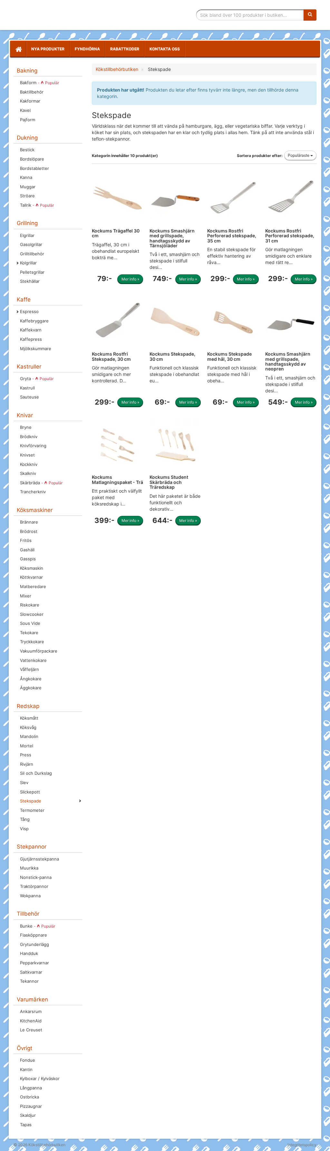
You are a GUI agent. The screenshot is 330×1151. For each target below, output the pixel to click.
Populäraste (299, 155)
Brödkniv (28, 436)
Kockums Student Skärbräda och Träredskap (169, 482)
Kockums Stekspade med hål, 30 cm (229, 356)
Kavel (25, 110)
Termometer (32, 810)
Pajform (27, 119)
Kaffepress (31, 339)
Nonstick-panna (36, 877)
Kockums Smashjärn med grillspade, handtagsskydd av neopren (287, 361)
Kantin (26, 1069)
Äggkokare (31, 687)
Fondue (27, 1060)
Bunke (37, 926)
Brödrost (28, 531)
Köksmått (29, 718)
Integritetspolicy (301, 1144)
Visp (24, 828)
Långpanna (31, 1087)
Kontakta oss (165, 48)
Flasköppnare (33, 935)
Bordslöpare (32, 159)
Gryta (36, 378)
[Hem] (18, 49)
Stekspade (30, 800)
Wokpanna (30, 895)
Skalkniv (28, 473)
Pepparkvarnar (34, 962)
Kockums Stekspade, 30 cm (172, 356)
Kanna (26, 177)
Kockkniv (28, 464)
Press (25, 754)
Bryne (26, 427)
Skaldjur (28, 1115)
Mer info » (130, 279)
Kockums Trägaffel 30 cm (116, 233)
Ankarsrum (31, 1011)
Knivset (27, 454)
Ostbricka (29, 1096)
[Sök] (310, 14)
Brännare (29, 522)
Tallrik (37, 205)
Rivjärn (26, 764)
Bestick (27, 149)
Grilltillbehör (32, 253)
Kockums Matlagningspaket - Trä (117, 479)
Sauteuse (29, 396)
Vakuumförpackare (38, 651)
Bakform (39, 82)
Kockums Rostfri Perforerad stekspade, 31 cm (289, 235)
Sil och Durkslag (36, 773)
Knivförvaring (33, 445)
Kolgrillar (28, 262)
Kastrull (27, 387)
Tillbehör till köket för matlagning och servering (59, 15)
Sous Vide (30, 623)
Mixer (25, 595)
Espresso (29, 311)
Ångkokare (31, 678)
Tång (25, 819)
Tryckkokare (32, 641)
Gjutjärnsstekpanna (39, 858)
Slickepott (30, 791)
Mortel (26, 745)
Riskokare (29, 604)
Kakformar (30, 100)
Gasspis (28, 558)
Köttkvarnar (31, 577)
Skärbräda (41, 482)
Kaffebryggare (34, 320)
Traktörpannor (34, 886)
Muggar (27, 186)
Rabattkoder (124, 48)
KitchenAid (31, 1020)
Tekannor (29, 981)
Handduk (29, 953)
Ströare (27, 195)
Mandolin (29, 736)
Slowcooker (32, 614)
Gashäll (27, 549)
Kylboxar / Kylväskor (40, 1078)
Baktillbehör (32, 91)
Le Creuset (31, 1029)
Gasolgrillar (31, 244)
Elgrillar (27, 235)
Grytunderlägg (34, 944)
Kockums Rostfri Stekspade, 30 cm (111, 356)
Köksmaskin (31, 568)
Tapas (26, 1124)
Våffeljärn (29, 669)
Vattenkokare (33, 660)
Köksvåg (28, 727)
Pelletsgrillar (32, 272)
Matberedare (33, 586)
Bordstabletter (34, 168)
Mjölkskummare (35, 348)
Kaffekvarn (31, 329)
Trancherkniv (33, 491)
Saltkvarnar (31, 972)
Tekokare (29, 632)
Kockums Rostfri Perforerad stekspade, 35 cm (231, 235)
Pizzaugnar (31, 1106)
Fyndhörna (87, 48)
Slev (24, 782)
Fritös (26, 540)
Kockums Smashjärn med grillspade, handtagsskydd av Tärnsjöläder (172, 238)
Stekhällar (30, 281)
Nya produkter (47, 48)
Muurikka (29, 868)
